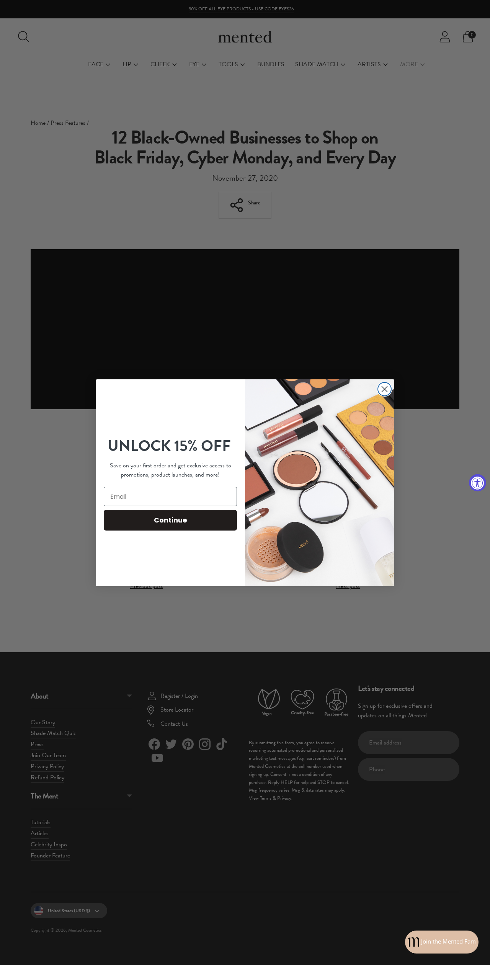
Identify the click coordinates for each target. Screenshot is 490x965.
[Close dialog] (384, 389)
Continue (170, 520)
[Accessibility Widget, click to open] (477, 482)
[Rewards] (442, 942)
